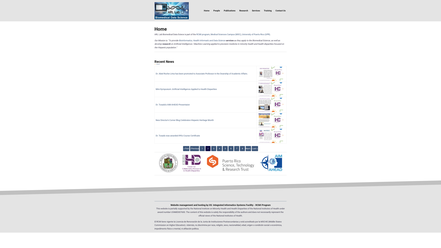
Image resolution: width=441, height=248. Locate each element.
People (216, 10)
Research (243, 10)
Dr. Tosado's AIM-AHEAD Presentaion (173, 104)
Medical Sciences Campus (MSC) (226, 34)
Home (206, 10)
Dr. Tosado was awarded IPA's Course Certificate (178, 135)
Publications (229, 10)
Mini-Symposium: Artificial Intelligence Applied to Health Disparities (186, 89)
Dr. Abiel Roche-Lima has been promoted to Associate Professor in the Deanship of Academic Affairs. (202, 73)
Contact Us (281, 10)
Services (256, 10)
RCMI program (203, 34)
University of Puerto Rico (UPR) (256, 34)
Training (268, 10)
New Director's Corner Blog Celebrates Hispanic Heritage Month (185, 120)
